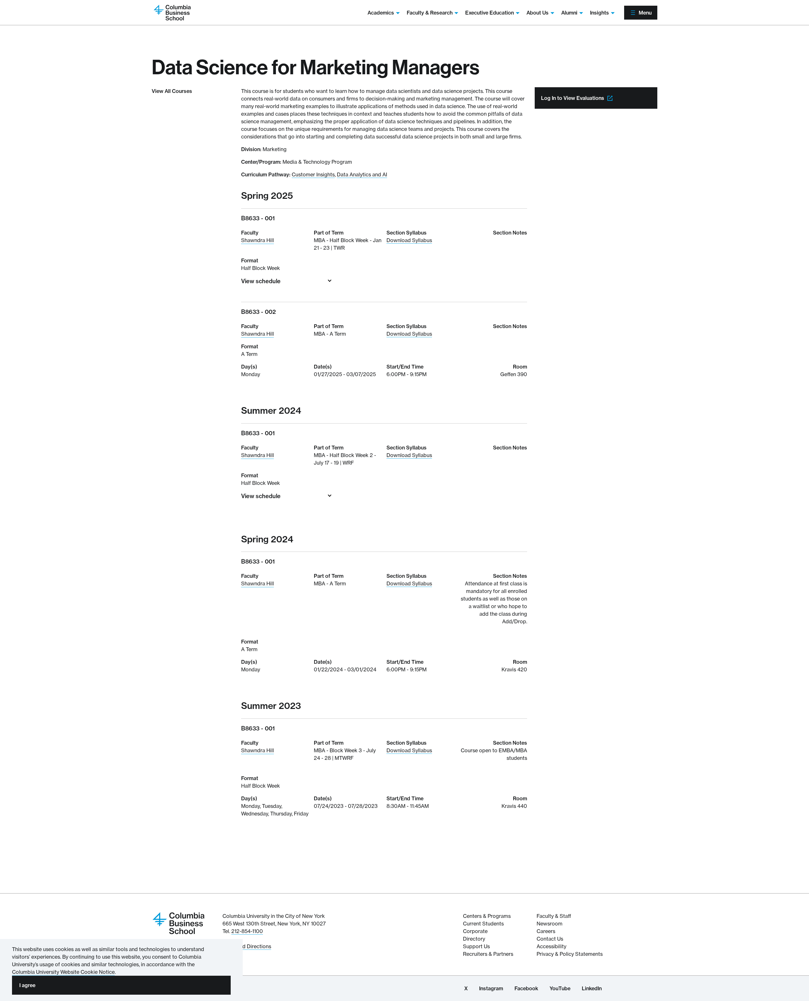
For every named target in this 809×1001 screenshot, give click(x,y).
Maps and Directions (246, 946)
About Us (537, 12)
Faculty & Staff (554, 916)
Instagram (491, 988)
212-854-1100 (247, 931)
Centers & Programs (487, 916)
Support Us (476, 946)
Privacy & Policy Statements (570, 954)
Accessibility (551, 946)
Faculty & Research (430, 12)
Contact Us (550, 939)
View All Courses (172, 91)
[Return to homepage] (178, 922)
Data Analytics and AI (362, 174)
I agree (27, 985)
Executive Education (489, 12)
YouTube (560, 988)
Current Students (483, 923)
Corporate (475, 931)
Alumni (569, 12)
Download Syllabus (409, 240)
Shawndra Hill (257, 240)
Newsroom (550, 923)
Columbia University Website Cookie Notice (63, 972)
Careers (546, 931)
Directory (474, 939)
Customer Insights (313, 174)
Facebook (526, 988)
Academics (381, 12)
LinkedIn (592, 988)
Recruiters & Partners (488, 954)
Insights (599, 12)
